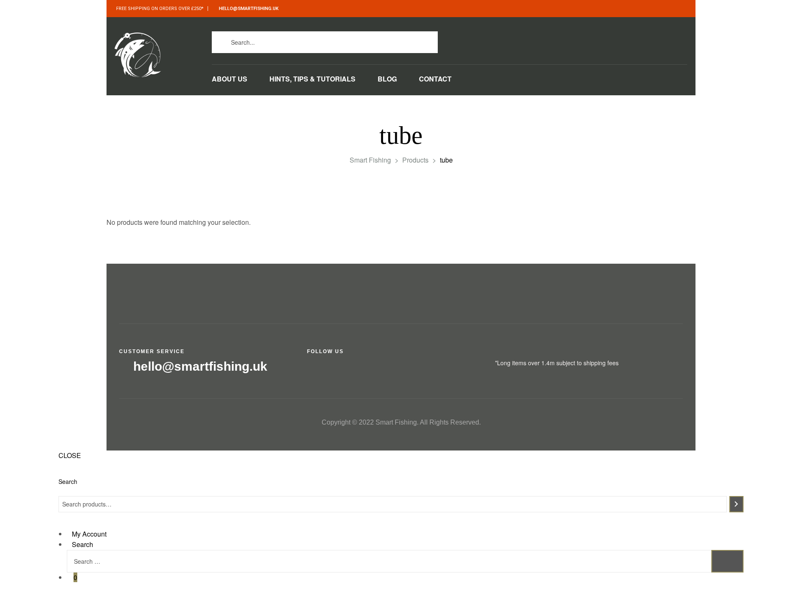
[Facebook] (522, 39)
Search (67, 481)
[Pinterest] (597, 39)
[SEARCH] (727, 561)
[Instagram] (560, 39)
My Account (89, 534)
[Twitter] (541, 39)
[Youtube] (578, 39)
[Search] (736, 504)
